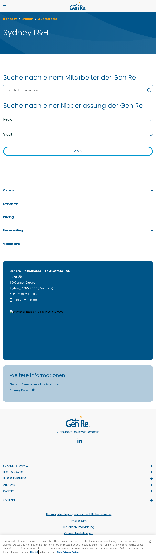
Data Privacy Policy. (68, 552)
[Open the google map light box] (47, 328)
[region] (78, 545)
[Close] (150, 541)
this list (34, 552)
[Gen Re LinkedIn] (80, 441)
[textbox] (78, 119)
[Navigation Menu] (4, 6)
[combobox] (78, 119)
